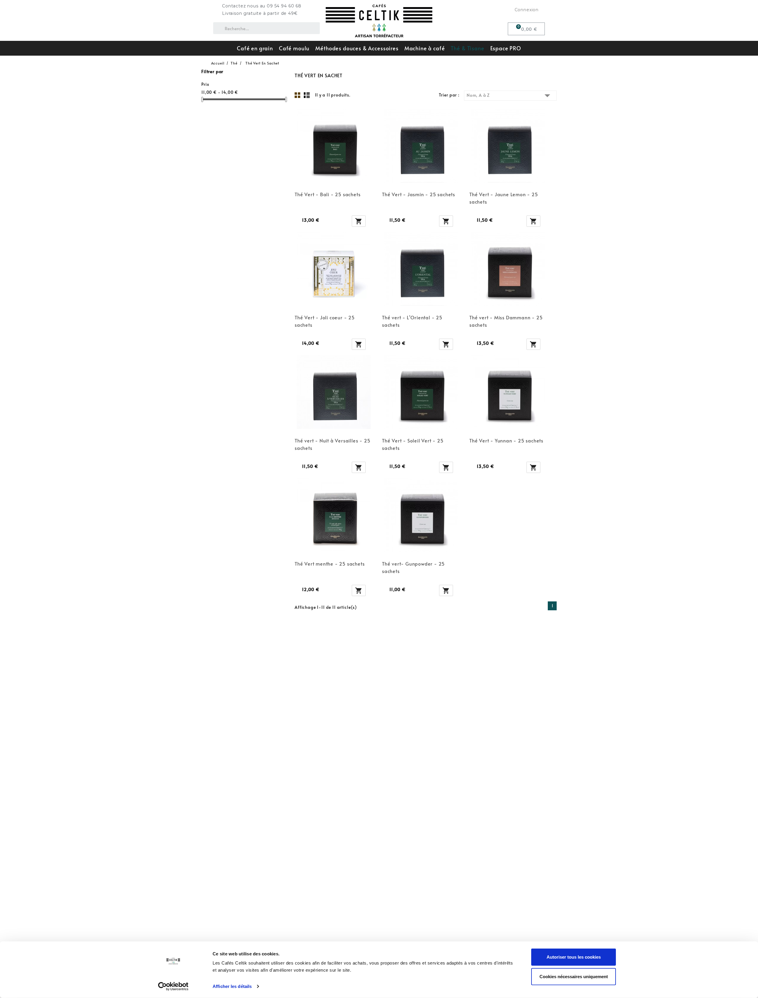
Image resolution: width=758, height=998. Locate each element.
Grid (298, 95)
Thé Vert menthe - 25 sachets (329, 563)
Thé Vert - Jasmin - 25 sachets (418, 194)
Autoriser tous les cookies (574, 957)
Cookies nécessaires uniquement (573, 976)
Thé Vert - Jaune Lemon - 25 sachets (503, 198)
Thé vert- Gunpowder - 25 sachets (413, 567)
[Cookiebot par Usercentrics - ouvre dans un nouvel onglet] (173, 986)
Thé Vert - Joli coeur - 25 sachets (325, 321)
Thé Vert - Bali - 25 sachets (327, 194)
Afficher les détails (232, 986)
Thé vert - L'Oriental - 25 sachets (412, 321)
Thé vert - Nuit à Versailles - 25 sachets (332, 444)
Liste (307, 95)
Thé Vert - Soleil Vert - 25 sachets (413, 444)
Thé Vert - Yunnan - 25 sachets (506, 440)
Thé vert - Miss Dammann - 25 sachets (505, 321)
